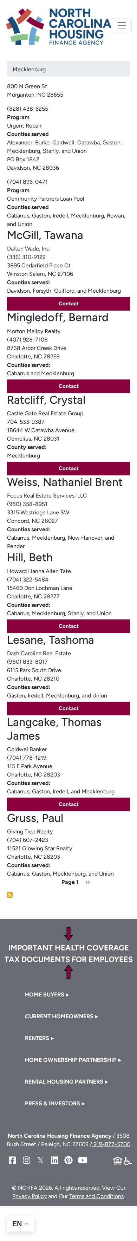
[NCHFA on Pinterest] (68, 1160)
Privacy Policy (29, 1196)
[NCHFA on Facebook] (12, 1160)
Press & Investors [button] (52, 1103)
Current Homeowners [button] (59, 1016)
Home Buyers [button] (44, 994)
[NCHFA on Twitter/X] (40, 1160)
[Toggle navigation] (122, 25)
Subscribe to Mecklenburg (10, 895)
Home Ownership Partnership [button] (71, 1060)
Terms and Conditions (96, 1196)
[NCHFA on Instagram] (26, 1160)
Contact (69, 303)
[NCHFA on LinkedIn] (54, 1160)
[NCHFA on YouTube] (82, 1160)
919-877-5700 (111, 1144)
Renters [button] (37, 1038)
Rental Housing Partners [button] (64, 1081)
